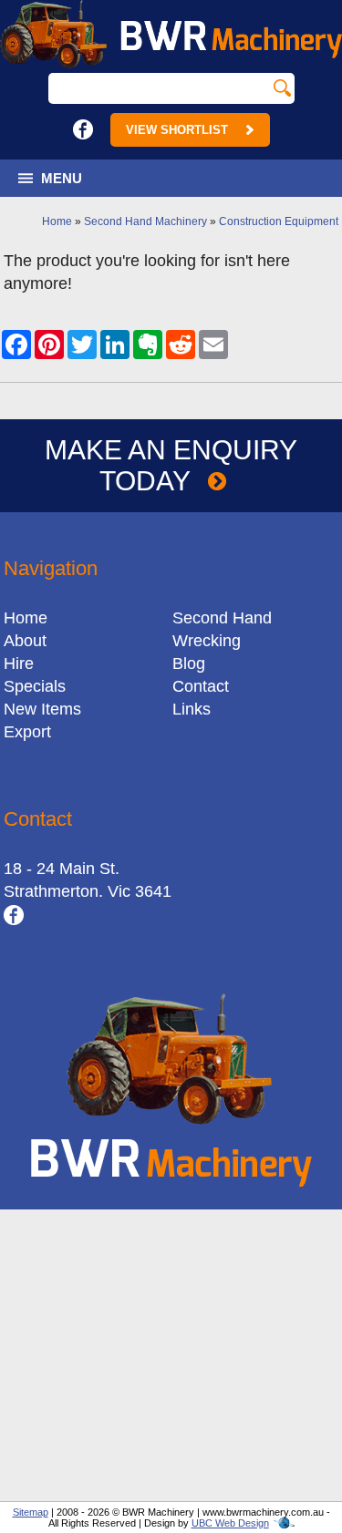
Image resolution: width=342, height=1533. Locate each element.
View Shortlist (177, 130)
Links (191, 709)
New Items (42, 709)
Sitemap (30, 1512)
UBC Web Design (230, 1523)
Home (57, 221)
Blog (188, 663)
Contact (200, 686)
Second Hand (222, 618)
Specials (35, 686)
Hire (19, 663)
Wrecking (206, 641)
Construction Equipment (278, 221)
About (25, 641)
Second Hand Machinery (145, 221)
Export (27, 732)
